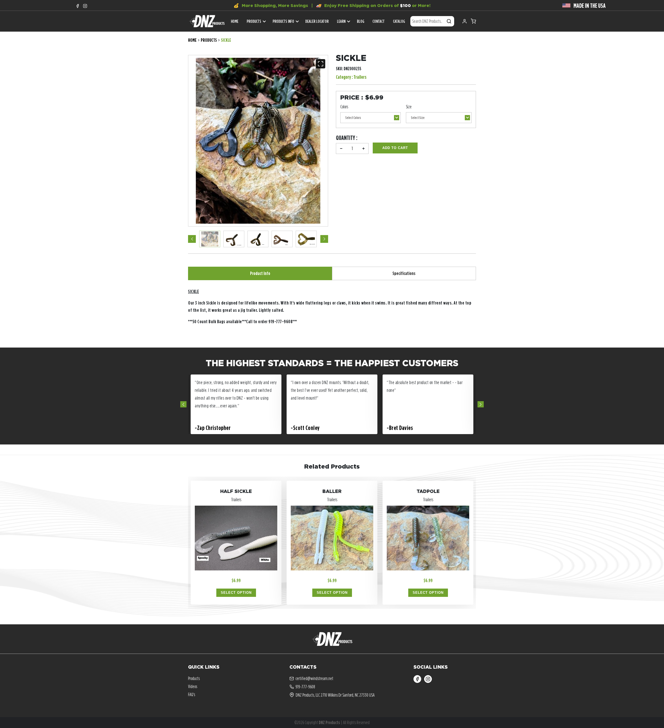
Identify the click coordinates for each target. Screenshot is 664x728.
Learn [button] (341, 21)
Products (254, 21)
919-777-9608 (305, 686)
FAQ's (191, 694)
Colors (344, 106)
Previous (192, 239)
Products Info (283, 21)
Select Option (236, 593)
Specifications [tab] (404, 273)
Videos (192, 686)
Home (192, 40)
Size (409, 106)
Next (324, 239)
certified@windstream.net (314, 678)
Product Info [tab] (260, 273)
